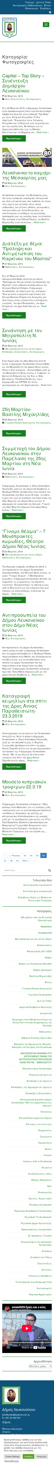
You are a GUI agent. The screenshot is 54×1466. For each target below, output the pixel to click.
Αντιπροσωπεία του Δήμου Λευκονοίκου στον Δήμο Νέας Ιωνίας (24, 622)
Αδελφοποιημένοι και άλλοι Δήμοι (23, 348)
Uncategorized (45, 932)
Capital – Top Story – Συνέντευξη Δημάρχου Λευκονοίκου (23, 83)
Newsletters (46, 926)
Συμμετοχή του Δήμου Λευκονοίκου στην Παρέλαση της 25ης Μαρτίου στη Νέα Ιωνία (26, 458)
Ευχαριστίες (45, 1130)
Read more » (43, 132)
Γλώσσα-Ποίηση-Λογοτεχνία (20, 422)
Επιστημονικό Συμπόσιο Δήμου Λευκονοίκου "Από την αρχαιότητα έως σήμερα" (31, 1102)
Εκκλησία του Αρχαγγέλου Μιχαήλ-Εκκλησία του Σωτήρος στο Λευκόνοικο (32, 1046)
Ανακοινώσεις (44, 945)
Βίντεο (47, 5)
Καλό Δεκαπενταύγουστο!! (38, 884)
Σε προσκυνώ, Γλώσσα (40, 1235)
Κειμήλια (47, 1167)
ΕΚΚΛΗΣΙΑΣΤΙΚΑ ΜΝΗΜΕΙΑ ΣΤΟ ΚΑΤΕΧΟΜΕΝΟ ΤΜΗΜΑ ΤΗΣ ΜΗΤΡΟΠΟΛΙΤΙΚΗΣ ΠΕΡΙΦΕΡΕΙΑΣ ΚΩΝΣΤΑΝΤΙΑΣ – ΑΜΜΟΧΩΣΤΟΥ (35, 1058)
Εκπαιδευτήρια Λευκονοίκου (37, 1068)
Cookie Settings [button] (12, 1456)
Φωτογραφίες (33, 98)
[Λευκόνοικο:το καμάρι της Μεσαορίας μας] (27, 157)
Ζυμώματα (46, 1136)
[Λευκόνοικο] (27, 28)
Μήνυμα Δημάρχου (12, 1428)
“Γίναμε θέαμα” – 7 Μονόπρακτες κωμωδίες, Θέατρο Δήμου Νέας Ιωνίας (23, 538)
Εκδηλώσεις (11, 266)
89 (17, 860)
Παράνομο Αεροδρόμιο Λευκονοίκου (33, 1210)
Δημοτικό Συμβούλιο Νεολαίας (35, 1007)
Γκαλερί (29, 2)
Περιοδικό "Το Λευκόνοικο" (38, 1217)
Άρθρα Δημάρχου (42, 969)
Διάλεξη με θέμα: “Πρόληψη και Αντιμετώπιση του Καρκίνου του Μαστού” (27, 251)
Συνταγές (47, 1269)
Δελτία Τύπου (43, 2)
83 (25, 855)
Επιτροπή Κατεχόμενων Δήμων (35, 1117)
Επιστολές (46, 1111)
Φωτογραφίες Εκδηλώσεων (27, 5)
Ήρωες (48, 1148)
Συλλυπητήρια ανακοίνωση (37, 891)
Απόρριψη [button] (41, 1456)
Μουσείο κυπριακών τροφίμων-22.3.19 (24, 784)
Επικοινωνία (31, 8)
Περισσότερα (13, 138)
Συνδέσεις (45, 8)
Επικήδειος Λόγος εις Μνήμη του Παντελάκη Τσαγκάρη (35, 899)
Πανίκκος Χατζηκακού (40, 1204)
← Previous (14, 855)
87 (5, 860)
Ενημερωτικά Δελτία (40, 1074)
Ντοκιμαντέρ (45, 1192)
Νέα (7, 98)
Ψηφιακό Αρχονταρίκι (40, 1294)
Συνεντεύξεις (18, 98)
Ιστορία (48, 1155)
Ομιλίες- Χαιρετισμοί (40, 1198)
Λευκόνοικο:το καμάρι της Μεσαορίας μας (26, 175)
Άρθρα (48, 957)
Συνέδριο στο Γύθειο (41, 1257)
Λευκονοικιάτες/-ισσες (40, 1173)
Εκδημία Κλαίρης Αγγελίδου (37, 1037)
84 (31, 855)
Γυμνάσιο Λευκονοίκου (40, 994)
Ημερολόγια (45, 1142)
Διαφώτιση (46, 1013)
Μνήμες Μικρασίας (41, 1179)
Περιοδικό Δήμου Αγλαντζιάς (36, 1223)
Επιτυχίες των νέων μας (39, 1124)
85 (37, 855)
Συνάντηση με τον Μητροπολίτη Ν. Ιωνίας (22, 335)
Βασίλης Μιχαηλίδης (41, 976)
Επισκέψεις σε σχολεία (39, 1080)
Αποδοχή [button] (28, 1456)
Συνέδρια (47, 1251)
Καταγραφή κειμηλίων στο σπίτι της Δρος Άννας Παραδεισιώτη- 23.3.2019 (24, 705)
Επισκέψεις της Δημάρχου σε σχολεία (31, 1087)
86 (43, 855)
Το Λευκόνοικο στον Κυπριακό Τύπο (33, 1281)
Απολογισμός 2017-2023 (39, 951)
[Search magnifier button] (50, 870)
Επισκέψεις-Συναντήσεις (15, 351)
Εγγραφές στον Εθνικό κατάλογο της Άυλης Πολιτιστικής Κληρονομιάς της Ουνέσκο (32, 1022)
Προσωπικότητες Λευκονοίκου (36, 1229)
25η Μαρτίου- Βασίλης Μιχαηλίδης (25, 411)
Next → (26, 860)
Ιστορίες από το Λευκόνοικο (37, 1161)
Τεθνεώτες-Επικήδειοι (40, 1275)
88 (11, 860)
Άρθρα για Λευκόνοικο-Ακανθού (35, 963)
